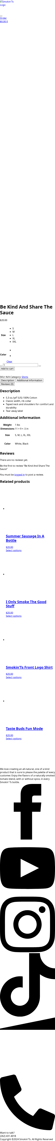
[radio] (14, 328)
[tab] (7, 380)
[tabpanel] (27, 401)
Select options (14, 550)
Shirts (25, 377)
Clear (9, 361)
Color (3, 354)
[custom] (27, 1015)
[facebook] (27, 838)
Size (3, 335)
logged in (19, 474)
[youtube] (27, 895)
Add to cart (7, 368)
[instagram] (27, 951)
